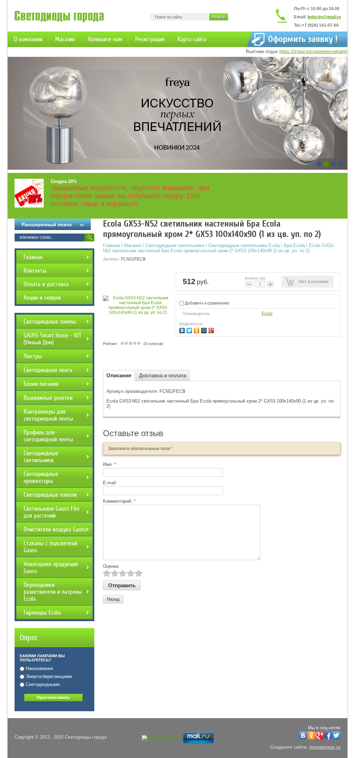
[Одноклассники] (197, 329)
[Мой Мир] (204, 329)
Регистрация (150, 39)
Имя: (109, 464)
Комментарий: (119, 501)
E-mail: (110, 482)
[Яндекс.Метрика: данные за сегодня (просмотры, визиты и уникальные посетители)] (162, 738)
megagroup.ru (324, 747)
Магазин (65, 39)
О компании (28, 39)
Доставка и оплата (162, 375)
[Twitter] (190, 329)
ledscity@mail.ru (324, 17)
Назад (113, 599)
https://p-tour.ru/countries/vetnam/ (313, 51)
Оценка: (111, 566)
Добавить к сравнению (206, 303)
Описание (118, 375)
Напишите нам (105, 39)
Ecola (267, 313)
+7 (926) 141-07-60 (320, 25)
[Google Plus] (212, 329)
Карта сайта (192, 39)
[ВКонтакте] (183, 329)
